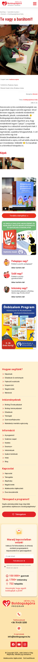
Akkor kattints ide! (18, 267)
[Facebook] (13, 644)
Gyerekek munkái (13, 12)
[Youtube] (19, 644)
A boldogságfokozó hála (30, 100)
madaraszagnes (14, 79)
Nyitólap (3, 12)
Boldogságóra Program (12, 3)
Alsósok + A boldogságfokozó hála (12, 14)
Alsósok (35, 94)
